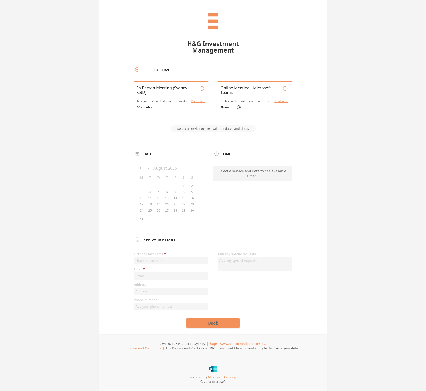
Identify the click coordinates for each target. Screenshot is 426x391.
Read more (198, 101)
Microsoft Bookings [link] (222, 377)
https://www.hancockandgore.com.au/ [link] (238, 344)
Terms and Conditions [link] (144, 348)
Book (213, 323)
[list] (213, 100)
